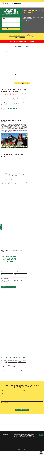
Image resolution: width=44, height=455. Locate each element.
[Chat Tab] (22, 227)
